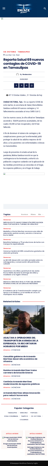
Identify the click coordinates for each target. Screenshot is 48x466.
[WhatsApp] (31, 85)
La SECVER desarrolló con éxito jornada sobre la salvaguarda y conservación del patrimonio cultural (23, 262)
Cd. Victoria (9, 52)
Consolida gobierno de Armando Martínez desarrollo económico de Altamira (20, 359)
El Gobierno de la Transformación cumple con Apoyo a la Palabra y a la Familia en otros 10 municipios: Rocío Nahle (22, 293)
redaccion (27, 74)
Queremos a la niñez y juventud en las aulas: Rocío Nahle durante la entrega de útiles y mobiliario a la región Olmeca (21, 273)
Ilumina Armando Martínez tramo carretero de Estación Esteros (20, 371)
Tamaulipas (24, 52)
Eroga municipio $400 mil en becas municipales (12, 445)
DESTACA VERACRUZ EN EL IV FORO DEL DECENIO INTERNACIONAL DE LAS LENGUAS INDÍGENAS (22, 283)
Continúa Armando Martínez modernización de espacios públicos (21, 382)
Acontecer (24, 214)
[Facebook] (16, 85)
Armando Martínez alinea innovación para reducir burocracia (21, 394)
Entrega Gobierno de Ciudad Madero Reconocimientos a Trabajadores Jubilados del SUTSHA (36, 450)
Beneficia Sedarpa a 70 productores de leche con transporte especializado (23, 243)
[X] (21, 85)
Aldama (33, 214)
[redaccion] (18, 74)
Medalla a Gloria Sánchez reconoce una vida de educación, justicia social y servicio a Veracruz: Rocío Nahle (23, 233)
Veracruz (7, 219)
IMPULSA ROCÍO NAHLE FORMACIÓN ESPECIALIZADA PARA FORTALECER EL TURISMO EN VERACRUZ (23, 223)
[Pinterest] (26, 85)
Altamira (6, 350)
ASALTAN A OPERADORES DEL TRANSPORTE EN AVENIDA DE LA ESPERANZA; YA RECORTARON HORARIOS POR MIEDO (20, 342)
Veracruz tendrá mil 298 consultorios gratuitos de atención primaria (23, 252)
